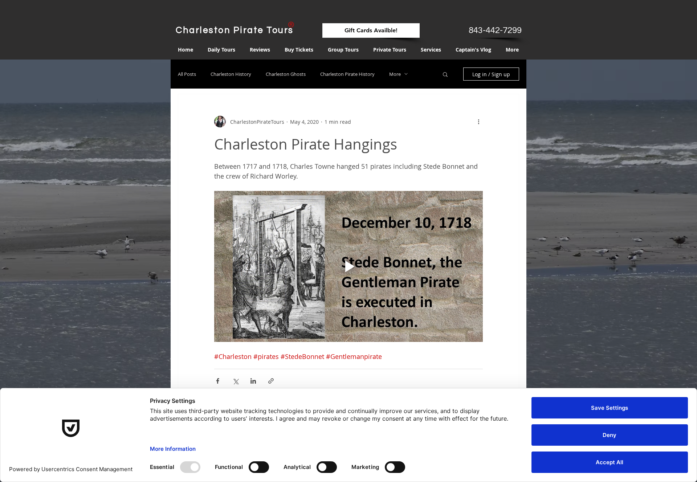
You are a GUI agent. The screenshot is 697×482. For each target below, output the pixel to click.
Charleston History (231, 74)
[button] (445, 75)
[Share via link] (271, 380)
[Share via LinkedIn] (253, 380)
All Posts (187, 74)
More (395, 74)
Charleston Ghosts (286, 74)
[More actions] (478, 121)
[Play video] (348, 266)
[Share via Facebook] (217, 380)
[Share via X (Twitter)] (235, 380)
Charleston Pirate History (347, 74)
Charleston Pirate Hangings (305, 144)
